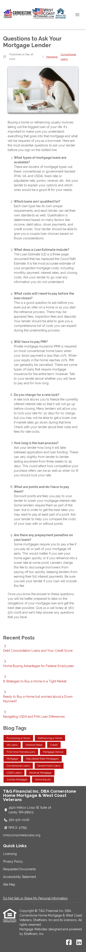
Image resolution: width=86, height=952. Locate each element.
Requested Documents (19, 869)
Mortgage (52, 56)
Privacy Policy (13, 861)
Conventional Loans (68, 57)
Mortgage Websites (33, 929)
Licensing (10, 854)
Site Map (9, 884)
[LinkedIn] (79, 942)
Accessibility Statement (19, 877)
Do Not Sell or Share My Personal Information (35, 898)
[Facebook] (69, 942)
